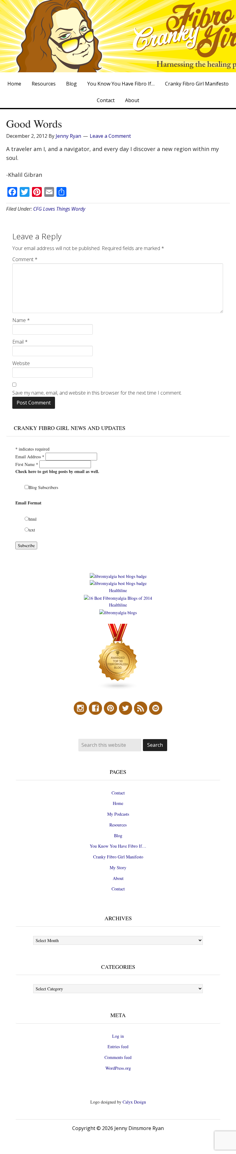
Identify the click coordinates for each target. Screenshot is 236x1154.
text (32, 530)
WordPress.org (118, 1068)
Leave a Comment (110, 136)
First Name (26, 464)
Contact (118, 793)
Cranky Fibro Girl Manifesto (118, 857)
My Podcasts (118, 814)
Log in (118, 1036)
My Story (118, 867)
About (118, 878)
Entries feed (118, 1046)
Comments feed (118, 1057)
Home (118, 803)
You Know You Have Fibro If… (118, 846)
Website (21, 363)
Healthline (118, 590)
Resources (118, 825)
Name (21, 320)
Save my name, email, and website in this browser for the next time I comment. (97, 392)
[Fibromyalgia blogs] (118, 688)
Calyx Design (134, 1102)
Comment (24, 259)
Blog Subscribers (43, 487)
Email (20, 341)
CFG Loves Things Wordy (59, 208)
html (33, 519)
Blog (118, 835)
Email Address (29, 457)
